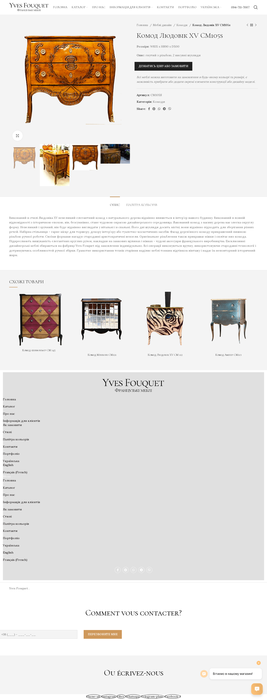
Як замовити (12, 425)
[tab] (115, 203)
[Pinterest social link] (154, 108)
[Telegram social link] (164, 108)
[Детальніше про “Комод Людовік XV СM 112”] (191, 298)
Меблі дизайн (162, 25)
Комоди (182, 25)
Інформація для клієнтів (21, 421)
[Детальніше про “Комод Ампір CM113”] (254, 298)
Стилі (7, 432)
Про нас (9, 414)
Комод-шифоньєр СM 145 (38, 350)
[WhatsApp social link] (159, 108)
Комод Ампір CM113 (228, 355)
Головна (143, 25)
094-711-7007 (240, 7)
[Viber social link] (170, 108)
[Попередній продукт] (247, 25)
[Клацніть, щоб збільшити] (17, 135)
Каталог (9, 406)
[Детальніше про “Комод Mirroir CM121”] (128, 298)
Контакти (10, 446)
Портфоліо (11, 454)
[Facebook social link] (149, 108)
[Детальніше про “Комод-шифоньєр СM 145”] (65, 298)
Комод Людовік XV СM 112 (165, 355)
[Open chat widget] (257, 689)
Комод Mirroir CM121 (102, 355)
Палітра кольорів (16, 439)
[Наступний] (256, 25)
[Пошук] (256, 7)
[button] (133, 477)
